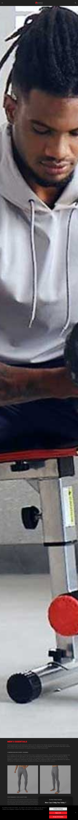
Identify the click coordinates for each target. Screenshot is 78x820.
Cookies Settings (58, 809)
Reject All (58, 813)
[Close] (75, 812)
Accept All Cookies (58, 817)
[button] (2, 3)
